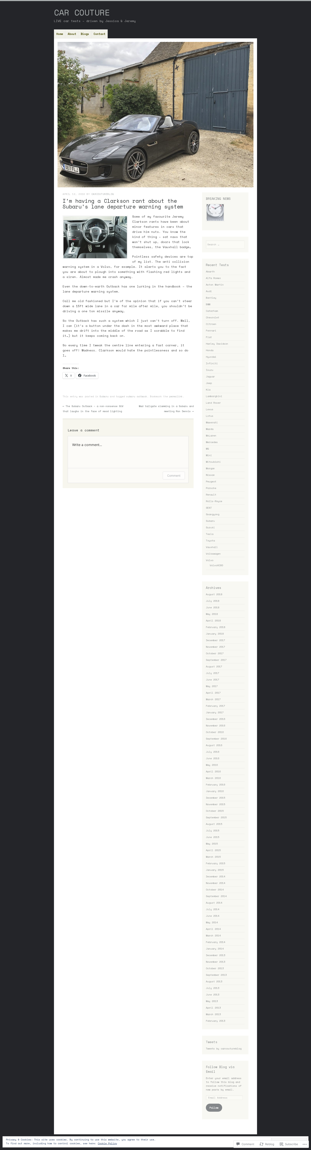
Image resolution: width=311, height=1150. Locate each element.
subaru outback (136, 396)
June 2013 (212, 994)
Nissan (210, 475)
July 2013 (212, 988)
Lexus (209, 409)
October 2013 (215, 968)
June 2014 (212, 916)
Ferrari (211, 330)
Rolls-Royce (214, 501)
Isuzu (209, 370)
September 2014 (216, 896)
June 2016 (212, 758)
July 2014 (212, 909)
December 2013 (215, 955)
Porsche (211, 488)
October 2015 (215, 811)
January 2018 (215, 633)
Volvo (209, 560)
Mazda (209, 429)
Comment (173, 475)
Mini (209, 455)
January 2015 (215, 870)
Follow (213, 1107)
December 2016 (215, 719)
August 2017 (214, 666)
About (72, 34)
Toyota (210, 540)
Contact (99, 34)
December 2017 (215, 640)
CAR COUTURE (82, 12)
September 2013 (216, 975)
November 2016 (215, 725)
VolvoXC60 (216, 565)
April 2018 (213, 620)
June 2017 (212, 679)
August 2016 (214, 745)
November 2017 (215, 647)
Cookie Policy (107, 1143)
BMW (208, 304)
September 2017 (216, 660)
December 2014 (215, 876)
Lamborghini (214, 396)
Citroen (211, 324)
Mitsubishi (213, 462)
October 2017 (215, 653)
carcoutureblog (102, 194)
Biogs (85, 34)
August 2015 (214, 824)
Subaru (104, 396)
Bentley (211, 298)
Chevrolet (212, 317)
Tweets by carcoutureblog (223, 1048)
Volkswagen (213, 553)
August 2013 (214, 981)
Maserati (212, 422)
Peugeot (211, 481)
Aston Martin (215, 284)
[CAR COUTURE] (155, 114)
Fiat (209, 337)
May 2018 (212, 614)
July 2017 (212, 673)
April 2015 (213, 850)
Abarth (210, 271)
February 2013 (215, 1021)
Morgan (210, 468)
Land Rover (213, 403)
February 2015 (215, 863)
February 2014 (215, 942)
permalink (176, 396)
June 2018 (212, 607)
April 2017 (213, 692)
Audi (209, 291)
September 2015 (216, 817)
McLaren (211, 435)
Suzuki (210, 527)
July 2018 (212, 601)
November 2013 (215, 962)
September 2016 (216, 738)
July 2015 (212, 830)
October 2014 (215, 889)
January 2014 (215, 948)
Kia (208, 389)
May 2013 (212, 1001)
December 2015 (215, 797)
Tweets (211, 1042)
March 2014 (213, 935)
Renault (211, 494)
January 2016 (215, 791)
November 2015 (215, 804)
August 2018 (214, 594)
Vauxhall (212, 547)
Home (59, 34)
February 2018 (215, 627)
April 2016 (213, 771)
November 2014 (215, 883)
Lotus (209, 416)
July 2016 (212, 752)
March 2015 (213, 857)
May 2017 (212, 686)
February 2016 (215, 784)
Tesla (209, 534)
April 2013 (213, 1007)
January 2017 (215, 712)
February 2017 (215, 706)
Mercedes (212, 442)
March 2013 (213, 1014)
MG (207, 448)
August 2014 (214, 902)
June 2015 (212, 837)
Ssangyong (212, 514)
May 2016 (212, 765)
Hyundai (211, 357)
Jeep (209, 383)
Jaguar (210, 376)
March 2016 (213, 778)
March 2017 (213, 699)
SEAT (209, 507)
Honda (209, 350)
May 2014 (212, 922)
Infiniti (212, 363)
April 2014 (213, 929)
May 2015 (212, 843)
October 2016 (215, 732)
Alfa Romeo (213, 278)
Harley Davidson (217, 343)
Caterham (212, 311)
